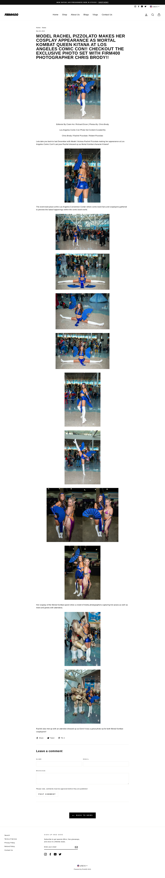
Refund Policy (9, 846)
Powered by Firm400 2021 (82, 869)
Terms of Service (10, 839)
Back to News (84, 815)
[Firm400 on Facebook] (50, 854)
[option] (82, 2)
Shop (64, 15)
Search (7, 835)
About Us (75, 15)
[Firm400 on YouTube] (55, 854)
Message (41, 771)
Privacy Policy (9, 843)
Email (86, 759)
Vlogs (95, 15)
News (44, 27)
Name (39, 759)
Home (55, 15)
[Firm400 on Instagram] (45, 854)
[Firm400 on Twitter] (60, 854)
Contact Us (107, 15)
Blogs (86, 15)
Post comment (47, 794)
